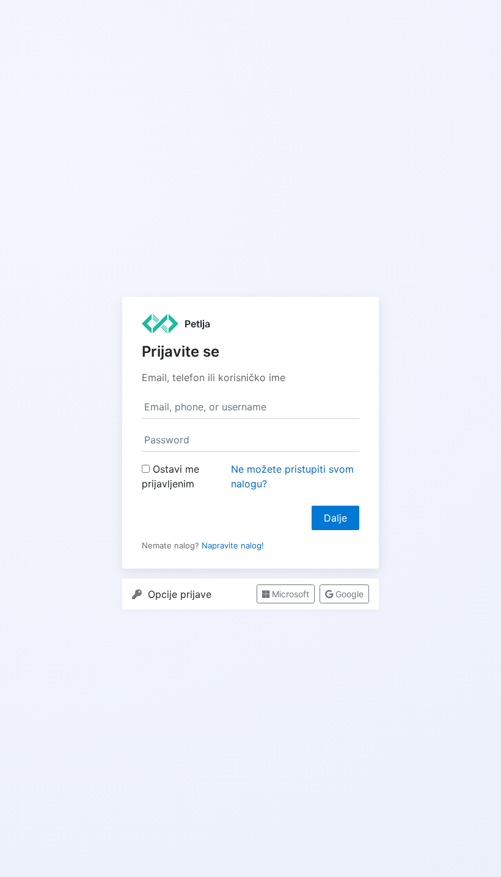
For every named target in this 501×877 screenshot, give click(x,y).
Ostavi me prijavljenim (170, 476)
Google (348, 594)
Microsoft (289, 594)
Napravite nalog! (233, 545)
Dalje (335, 518)
